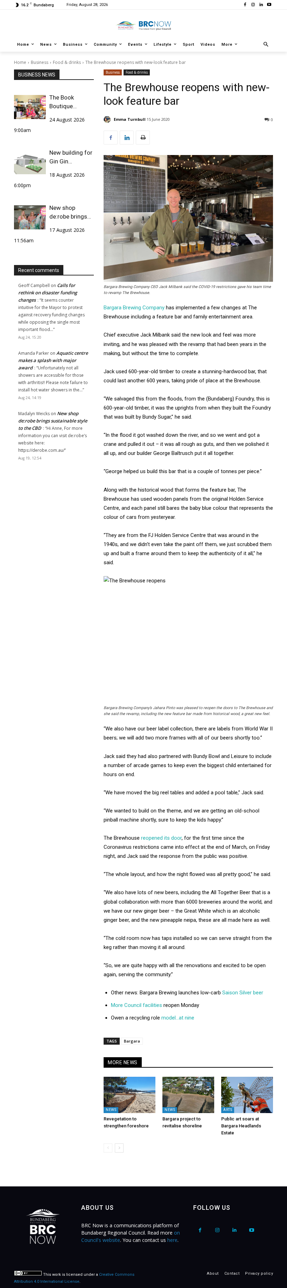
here (172, 1240)
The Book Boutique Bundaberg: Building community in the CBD (67, 102)
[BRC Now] (143, 25)
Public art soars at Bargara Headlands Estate (241, 1125)
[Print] (143, 138)
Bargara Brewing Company (134, 307)
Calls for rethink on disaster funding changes (47, 292)
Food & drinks (67, 62)
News (111, 1110)
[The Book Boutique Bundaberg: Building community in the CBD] (30, 107)
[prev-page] (108, 1148)
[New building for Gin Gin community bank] (30, 162)
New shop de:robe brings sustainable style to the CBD (71, 212)
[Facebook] (245, 5)
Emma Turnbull (130, 119)
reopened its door (161, 838)
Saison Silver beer (242, 992)
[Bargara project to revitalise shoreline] (188, 1095)
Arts (227, 1110)
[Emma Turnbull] (108, 119)
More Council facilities (136, 1005)
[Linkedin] (261, 5)
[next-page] (119, 1148)
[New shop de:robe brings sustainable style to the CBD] (30, 217)
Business (39, 62)
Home (20, 62)
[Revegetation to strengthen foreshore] (129, 1095)
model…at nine (177, 1018)
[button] (266, 45)
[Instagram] (253, 5)
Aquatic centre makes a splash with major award (53, 360)
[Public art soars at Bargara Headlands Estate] (247, 1095)
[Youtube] (269, 5)
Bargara (132, 1041)
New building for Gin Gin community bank (71, 157)
